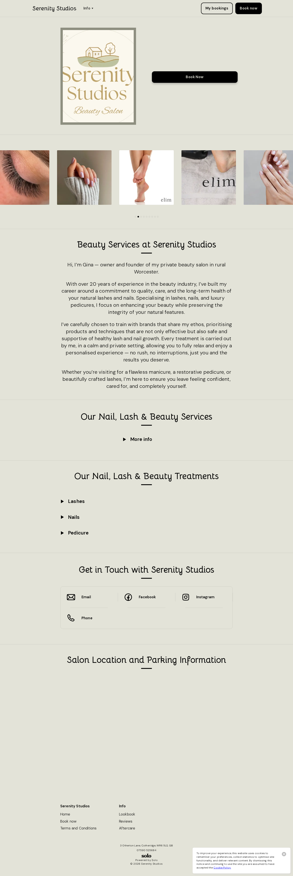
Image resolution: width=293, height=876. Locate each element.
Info (87, 8)
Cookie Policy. (222, 867)
